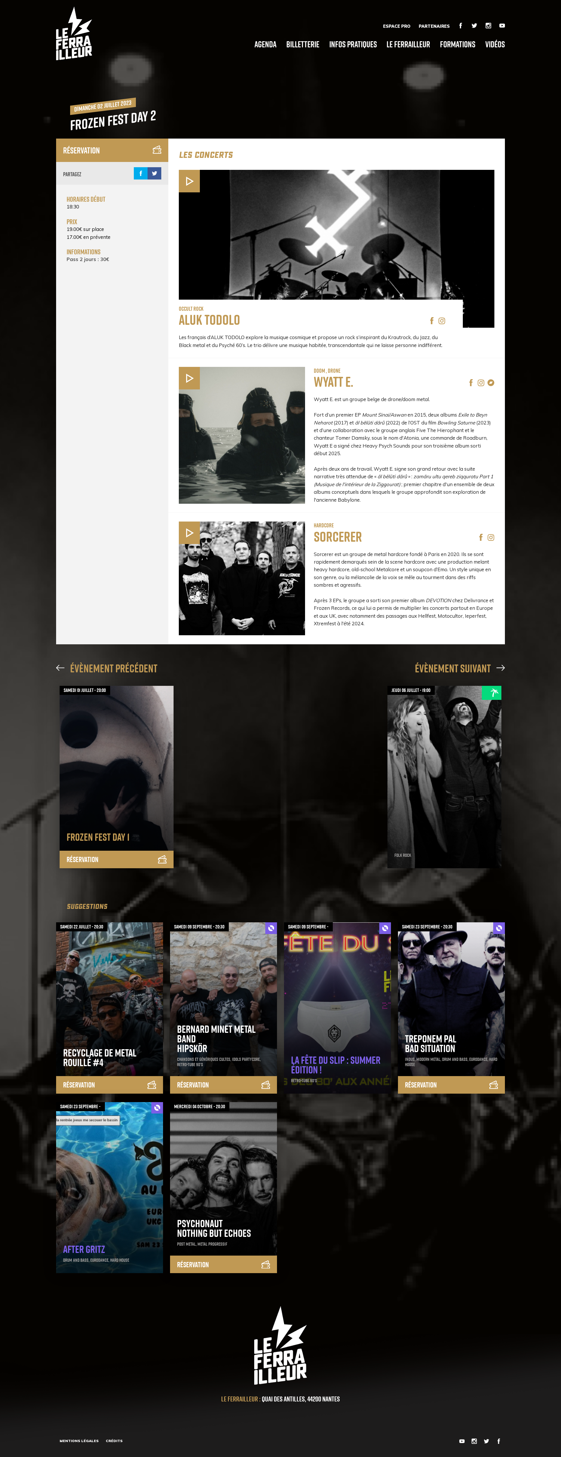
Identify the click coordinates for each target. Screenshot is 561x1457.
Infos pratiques (353, 44)
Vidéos (495, 44)
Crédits (114, 1441)
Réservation (81, 150)
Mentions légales (79, 1441)
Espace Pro (397, 26)
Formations (457, 44)
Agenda (265, 44)
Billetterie (302, 44)
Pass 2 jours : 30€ (88, 259)
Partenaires (434, 26)
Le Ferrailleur (408, 44)
